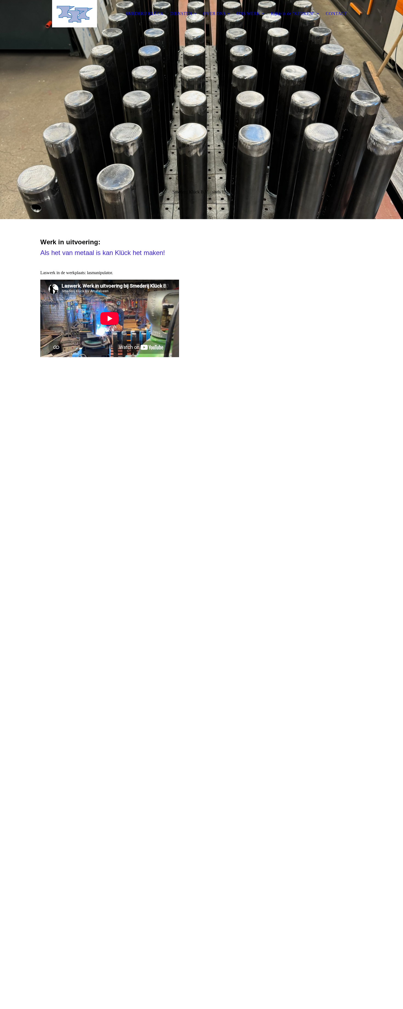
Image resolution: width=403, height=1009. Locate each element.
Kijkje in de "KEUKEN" (293, 13)
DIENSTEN (181, 13)
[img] (74, 13)
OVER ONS (214, 13)
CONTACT (336, 13)
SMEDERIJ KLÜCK (145, 13)
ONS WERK (248, 13)
